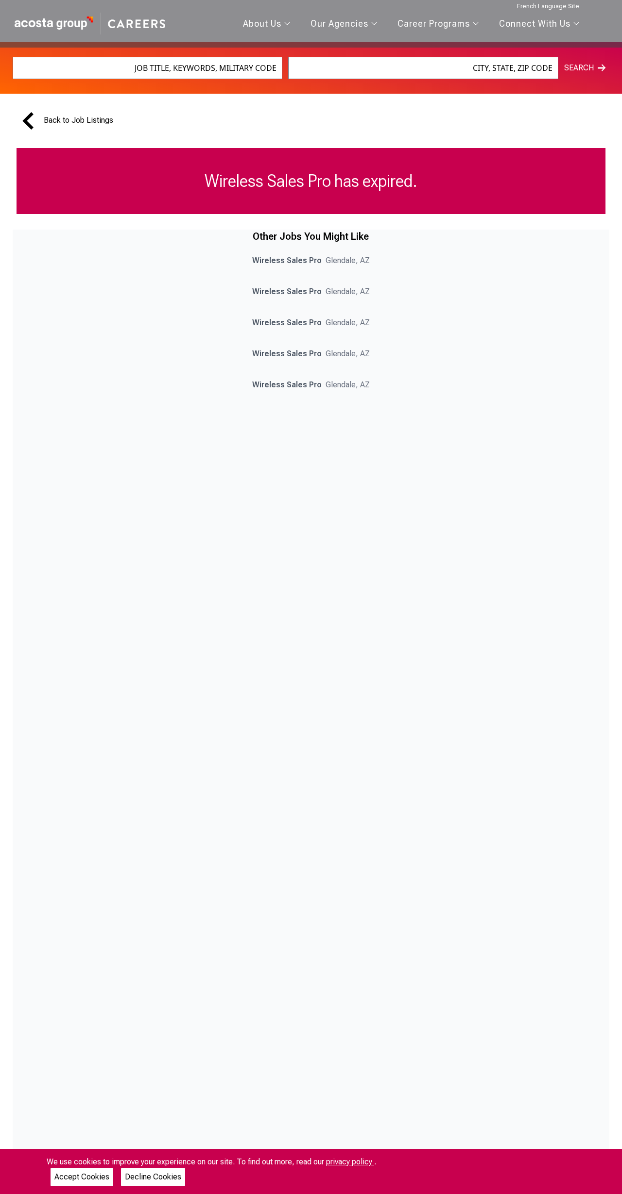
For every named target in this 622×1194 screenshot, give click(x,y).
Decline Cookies (153, 1176)
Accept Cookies (81, 1176)
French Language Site (548, 6)
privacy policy (350, 1161)
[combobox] (148, 68)
